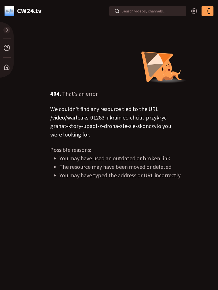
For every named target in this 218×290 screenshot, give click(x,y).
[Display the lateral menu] (6, 30)
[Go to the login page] (207, 11)
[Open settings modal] (194, 11)
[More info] (6, 48)
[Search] (117, 11)
